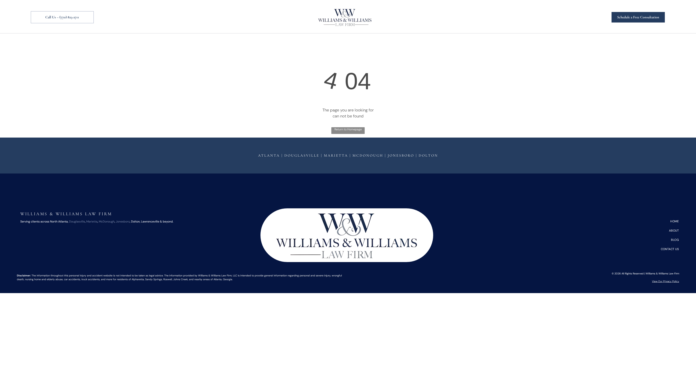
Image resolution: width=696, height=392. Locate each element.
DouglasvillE (301, 155)
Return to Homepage (348, 129)
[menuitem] (280, 37)
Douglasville (77, 221)
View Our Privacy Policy (665, 281)
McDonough (368, 155)
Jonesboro (401, 155)
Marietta (336, 155)
